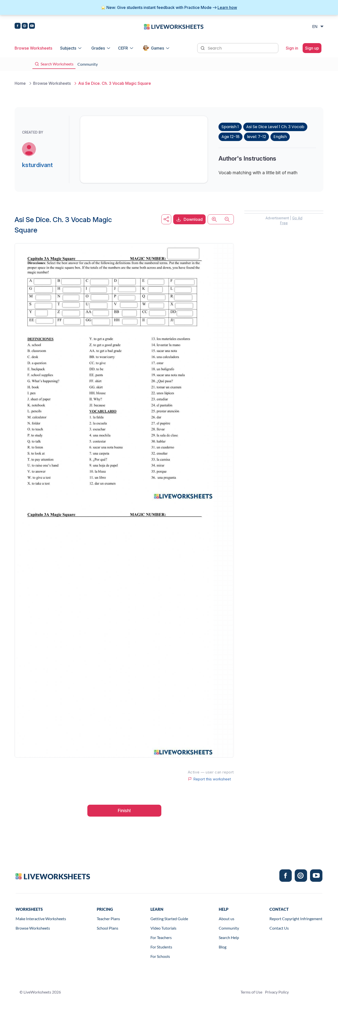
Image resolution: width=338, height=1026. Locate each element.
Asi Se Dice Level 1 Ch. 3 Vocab (275, 127)
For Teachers (161, 937)
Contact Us (279, 928)
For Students (161, 946)
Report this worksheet (212, 779)
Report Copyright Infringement (295, 918)
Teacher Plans (108, 918)
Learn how (227, 7)
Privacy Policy (277, 992)
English (280, 137)
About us (226, 918)
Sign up (312, 48)
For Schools (160, 956)
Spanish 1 (230, 127)
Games (157, 48)
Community (229, 928)
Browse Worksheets (33, 48)
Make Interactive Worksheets (41, 918)
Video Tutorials (163, 928)
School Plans (107, 928)
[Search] (203, 48)
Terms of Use (251, 992)
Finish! (124, 810)
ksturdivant (37, 165)
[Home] (173, 26)
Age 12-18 (230, 137)
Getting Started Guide (169, 918)
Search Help (229, 937)
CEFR (123, 48)
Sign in (292, 48)
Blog (222, 946)
